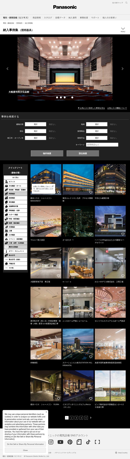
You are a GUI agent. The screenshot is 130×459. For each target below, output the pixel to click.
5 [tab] (72, 97)
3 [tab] (65, 97)
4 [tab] (69, 97)
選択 (35, 124)
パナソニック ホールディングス (65, 453)
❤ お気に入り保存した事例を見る (91, 108)
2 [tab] (61, 97)
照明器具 (19, 23)
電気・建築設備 (8, 23)
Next (122, 68)
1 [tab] (57, 97)
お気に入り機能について (117, 108)
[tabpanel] (65, 68)
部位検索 (83, 153)
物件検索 (47, 153)
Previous (7, 68)
